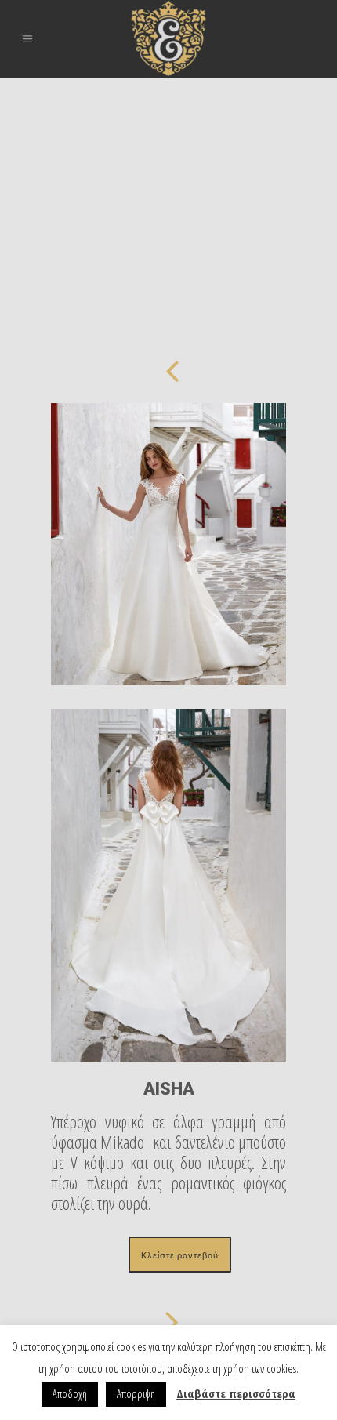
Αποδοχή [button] (70, 1393)
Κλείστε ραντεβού (180, 1254)
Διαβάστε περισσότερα (235, 1393)
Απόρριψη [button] (136, 1393)
